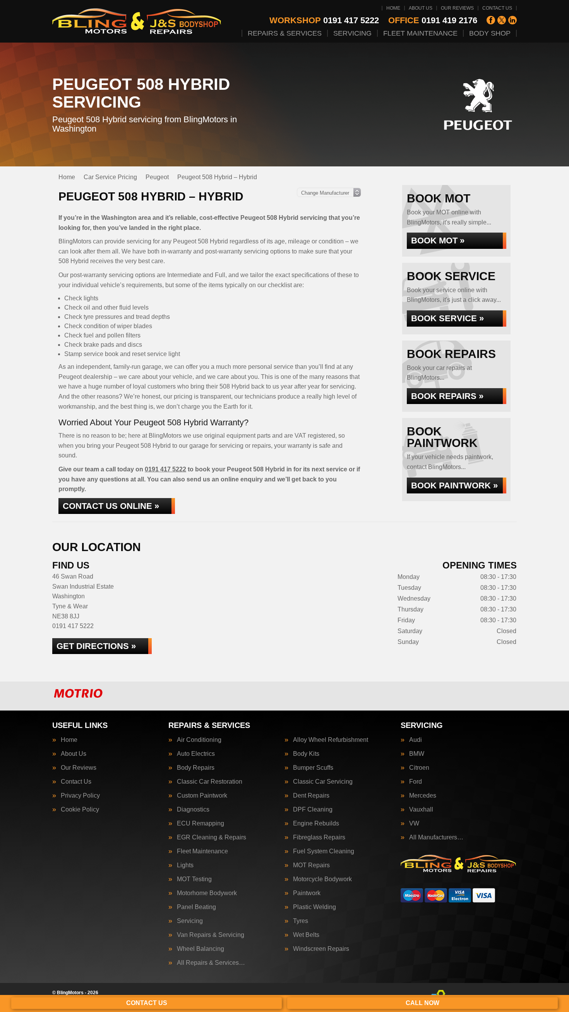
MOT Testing (194, 879)
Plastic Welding (314, 907)
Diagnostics (193, 810)
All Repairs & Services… (211, 963)
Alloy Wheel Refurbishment (330, 740)
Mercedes (422, 796)
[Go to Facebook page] (491, 20)
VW (414, 823)
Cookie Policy (80, 810)
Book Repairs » (447, 396)
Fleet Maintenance (420, 33)
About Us (420, 8)
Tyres (300, 921)
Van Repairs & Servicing (210, 935)
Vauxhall (421, 810)
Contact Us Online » (111, 506)
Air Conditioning (199, 740)
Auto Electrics (196, 754)
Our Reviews (457, 8)
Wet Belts (306, 935)
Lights (185, 865)
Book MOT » (437, 240)
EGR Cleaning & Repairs (211, 837)
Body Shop (490, 33)
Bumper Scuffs (313, 768)
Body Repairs (195, 768)
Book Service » (447, 318)
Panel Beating (196, 907)
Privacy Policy (80, 796)
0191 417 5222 (324, 20)
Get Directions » (96, 646)
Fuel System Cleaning (323, 851)
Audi (415, 740)
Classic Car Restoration (209, 782)
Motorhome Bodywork (207, 893)
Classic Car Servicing (323, 782)
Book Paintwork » (454, 485)
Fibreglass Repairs (319, 837)
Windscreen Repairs (321, 949)
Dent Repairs (311, 796)
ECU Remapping (200, 823)
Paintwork (306, 893)
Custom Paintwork (202, 796)
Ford (415, 782)
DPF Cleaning (312, 810)
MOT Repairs (311, 865)
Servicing (352, 33)
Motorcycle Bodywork (322, 879)
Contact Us (497, 8)
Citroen (419, 768)
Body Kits (306, 754)
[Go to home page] (137, 21)
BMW (416, 754)
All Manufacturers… (436, 837)
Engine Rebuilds (316, 823)
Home (393, 8)
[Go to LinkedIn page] (512, 20)
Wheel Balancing (200, 949)
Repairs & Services (285, 33)
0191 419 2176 (432, 20)
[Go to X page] (501, 20)
